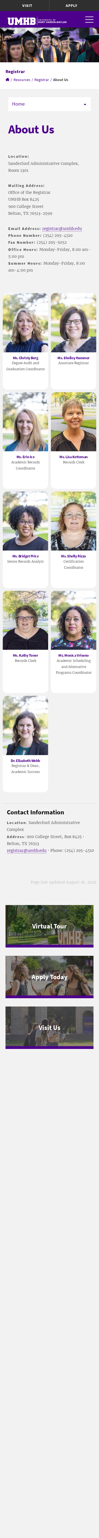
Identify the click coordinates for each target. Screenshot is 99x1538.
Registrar (41, 79)
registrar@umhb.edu (62, 228)
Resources (21, 79)
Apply (71, 5)
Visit (27, 5)
